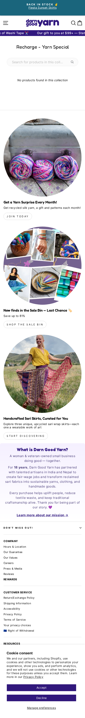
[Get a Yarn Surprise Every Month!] (42, 157)
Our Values (11, 557)
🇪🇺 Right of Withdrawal (19, 630)
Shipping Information (17, 603)
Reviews (9, 574)
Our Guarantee (13, 552)
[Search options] (73, 62)
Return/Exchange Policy (19, 597)
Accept (41, 687)
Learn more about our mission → (42, 515)
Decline (41, 698)
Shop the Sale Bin (25, 324)
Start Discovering (26, 435)
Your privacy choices (17, 625)
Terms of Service (15, 619)
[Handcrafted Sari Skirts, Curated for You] (42, 374)
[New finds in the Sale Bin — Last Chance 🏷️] (42, 266)
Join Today (18, 216)
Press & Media (13, 568)
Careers (9, 563)
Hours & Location (15, 546)
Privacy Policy (33, 677)
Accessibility (12, 608)
